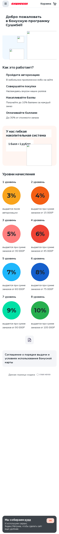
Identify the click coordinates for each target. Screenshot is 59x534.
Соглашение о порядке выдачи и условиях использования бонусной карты (28, 358)
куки (28, 519)
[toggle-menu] (5, 4)
